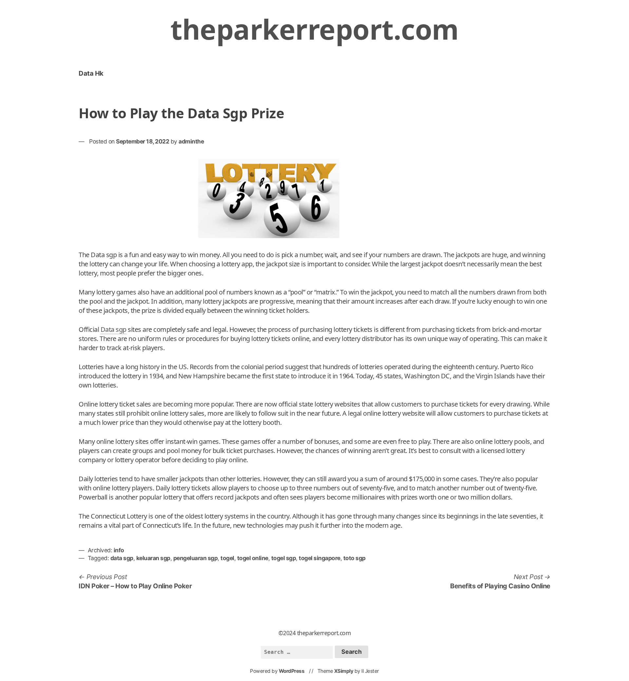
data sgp (121, 558)
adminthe (191, 141)
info (119, 550)
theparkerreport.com (314, 29)
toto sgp (354, 558)
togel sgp (283, 558)
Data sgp (113, 329)
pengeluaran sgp (195, 558)
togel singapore (319, 558)
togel (227, 558)
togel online (252, 558)
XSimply (343, 671)
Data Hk (91, 73)
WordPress (292, 671)
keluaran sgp (153, 558)
